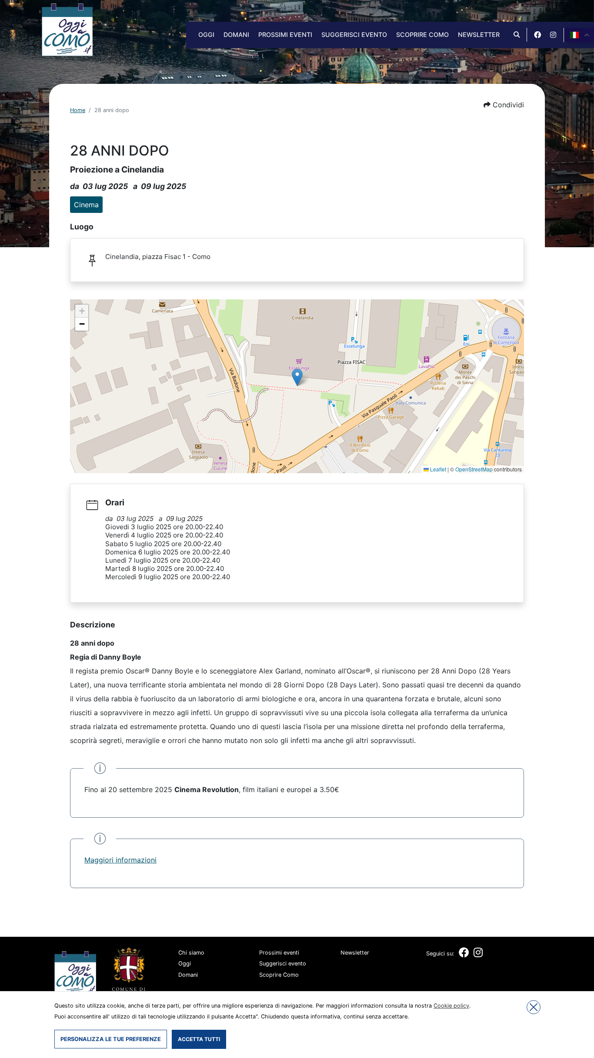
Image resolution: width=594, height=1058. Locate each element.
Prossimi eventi (285, 34)
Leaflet (437, 469)
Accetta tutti (199, 1039)
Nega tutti (534, 1007)
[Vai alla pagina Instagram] (553, 35)
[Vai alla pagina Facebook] (537, 35)
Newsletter (479, 34)
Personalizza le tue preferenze (110, 1039)
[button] (504, 104)
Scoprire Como (422, 34)
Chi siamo (191, 952)
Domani (236, 34)
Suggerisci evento (354, 34)
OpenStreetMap (474, 469)
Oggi (206, 34)
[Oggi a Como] (67, 29)
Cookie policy (451, 1005)
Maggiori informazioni (120, 860)
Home (77, 110)
